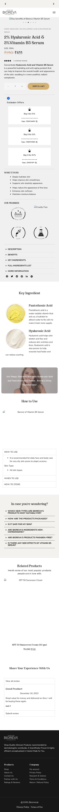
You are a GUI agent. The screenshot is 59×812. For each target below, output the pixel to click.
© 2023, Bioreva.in (29, 802)
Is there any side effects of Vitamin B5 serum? (29, 544)
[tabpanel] (29, 465)
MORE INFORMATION (18, 271)
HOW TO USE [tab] (11, 452)
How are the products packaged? (27, 518)
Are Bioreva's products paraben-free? (30, 537)
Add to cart (38, 86)
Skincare (14, 29)
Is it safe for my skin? (20, 524)
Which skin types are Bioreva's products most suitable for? (26, 512)
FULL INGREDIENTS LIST (19, 265)
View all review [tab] (13, 681)
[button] (5, 4)
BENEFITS (12, 254)
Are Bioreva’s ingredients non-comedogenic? (25, 530)
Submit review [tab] (12, 713)
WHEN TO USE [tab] (11, 478)
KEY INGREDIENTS (17, 260)
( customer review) (20, 61)
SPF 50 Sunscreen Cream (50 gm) (29, 644)
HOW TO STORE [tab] (12, 484)
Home (6, 29)
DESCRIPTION (14, 249)
